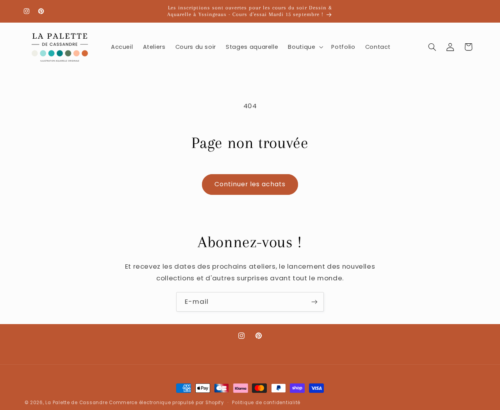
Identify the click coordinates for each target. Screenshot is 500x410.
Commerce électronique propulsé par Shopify (166, 402)
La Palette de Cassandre (76, 402)
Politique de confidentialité (266, 402)
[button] (305, 46)
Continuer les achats (250, 184)
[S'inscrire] (314, 301)
